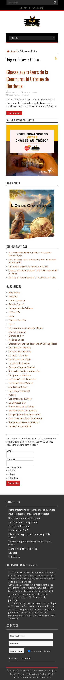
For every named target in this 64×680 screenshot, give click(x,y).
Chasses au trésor (31, 92)
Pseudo (10, 459)
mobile (14, 478)
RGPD (50, 674)
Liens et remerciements (41, 670)
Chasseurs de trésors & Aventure (25, 418)
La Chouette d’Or (17, 402)
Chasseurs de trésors (19, 526)
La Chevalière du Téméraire (22, 379)
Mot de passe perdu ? (20, 658)
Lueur (11, 316)
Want (26, 677)
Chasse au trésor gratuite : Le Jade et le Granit (32, 277)
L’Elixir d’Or (14, 312)
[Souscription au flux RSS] (56, 58)
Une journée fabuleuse (20, 375)
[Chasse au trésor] (32, 25)
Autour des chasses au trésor (24, 422)
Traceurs (21, 674)
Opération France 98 (19, 390)
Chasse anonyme (17, 331)
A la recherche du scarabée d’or (24, 371)
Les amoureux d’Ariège (20, 398)
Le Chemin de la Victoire (21, 383)
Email (9, 450)
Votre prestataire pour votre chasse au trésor (31, 509)
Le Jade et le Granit (18, 355)
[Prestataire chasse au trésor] (32, 175)
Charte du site (23, 670)
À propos (11, 670)
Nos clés (12, 552)
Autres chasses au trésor (21, 406)
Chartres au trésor (18, 386)
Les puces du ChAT (18, 530)
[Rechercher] (55, 2)
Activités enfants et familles (23, 410)
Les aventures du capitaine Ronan (26, 327)
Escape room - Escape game (23, 522)
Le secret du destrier (19, 363)
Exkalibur (13, 296)
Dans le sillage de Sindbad (22, 367)
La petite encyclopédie (20, 426)
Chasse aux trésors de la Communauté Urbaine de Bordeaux (27, 78)
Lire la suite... (14, 113)
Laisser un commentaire (18, 95)
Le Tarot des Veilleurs (20, 351)
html (13, 470)
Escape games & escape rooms (25, 414)
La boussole (14, 556)
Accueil (14, 51)
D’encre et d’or (16, 335)
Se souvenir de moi (40, 651)
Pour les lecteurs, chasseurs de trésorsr (28, 513)
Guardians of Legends (20, 347)
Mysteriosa (14, 292)
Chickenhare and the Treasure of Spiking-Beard (33, 343)
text (13, 474)
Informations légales (36, 674)
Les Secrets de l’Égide (20, 359)
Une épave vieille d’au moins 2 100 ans (28, 266)
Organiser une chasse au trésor (24, 517)
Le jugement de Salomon (21, 308)
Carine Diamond (17, 300)
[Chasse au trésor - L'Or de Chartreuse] (32, 238)
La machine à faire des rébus (22, 548)
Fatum (12, 324)
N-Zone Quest (16, 339)
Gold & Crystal (16, 304)
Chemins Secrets (17, 320)
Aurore (12, 394)
